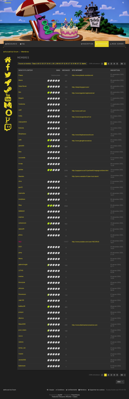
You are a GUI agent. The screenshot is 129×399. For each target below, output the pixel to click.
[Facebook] (8, 67)
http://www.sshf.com (79, 111)
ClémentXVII (23, 122)
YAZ (20, 242)
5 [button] (117, 64)
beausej (21, 128)
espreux (21, 217)
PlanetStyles (75, 395)
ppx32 (21, 187)
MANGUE (22, 211)
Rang (58, 70)
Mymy (21, 258)
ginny (20, 252)
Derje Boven (23, 86)
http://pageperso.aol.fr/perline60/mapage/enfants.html (90, 170)
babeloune (22, 366)
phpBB (60, 395)
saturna (21, 342)
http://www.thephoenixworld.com (83, 135)
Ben (20, 92)
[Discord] (8, 82)
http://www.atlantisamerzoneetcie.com (84, 325)
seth (20, 140)
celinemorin (22, 223)
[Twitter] (8, 75)
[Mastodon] (8, 105)
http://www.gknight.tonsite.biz (82, 141)
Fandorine (22, 104)
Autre (84, 63)
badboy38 (22, 306)
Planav (21, 75)
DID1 (20, 247)
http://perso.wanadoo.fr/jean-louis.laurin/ (85, 176)
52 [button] (122, 64)
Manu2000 (22, 324)
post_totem (22, 330)
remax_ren (22, 348)
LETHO (21, 270)
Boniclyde (22, 282)
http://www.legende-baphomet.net (83, 93)
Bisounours (22, 294)
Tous (34, 63)
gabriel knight (23, 264)
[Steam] (8, 90)
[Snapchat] (9, 112)
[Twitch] (8, 128)
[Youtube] (8, 97)
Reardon (21, 176)
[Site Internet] (8, 59)
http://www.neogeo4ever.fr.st (81, 117)
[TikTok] (8, 120)
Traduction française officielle (61, 397)
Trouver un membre (24, 63)
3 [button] (111, 64)
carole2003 (22, 360)
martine (21, 276)
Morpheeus (22, 134)
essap (21, 164)
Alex (20, 152)
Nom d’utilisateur (26, 70)
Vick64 (21, 354)
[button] (102, 64)
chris (20, 181)
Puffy (20, 116)
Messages (66, 70)
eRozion (21, 288)
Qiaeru (75, 397)
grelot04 (21, 146)
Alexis (21, 80)
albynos (21, 318)
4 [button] (114, 64)
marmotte (22, 193)
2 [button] (108, 64)
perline (21, 169)
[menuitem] (22, 44)
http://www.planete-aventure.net (82, 75)
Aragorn (21, 98)
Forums (8, 3)
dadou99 (21, 229)
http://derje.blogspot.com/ (80, 87)
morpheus (22, 199)
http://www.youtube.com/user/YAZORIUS (85, 242)
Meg (20, 205)
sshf (20, 110)
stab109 (21, 300)
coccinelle (22, 158)
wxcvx (21, 336)
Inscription (115, 70)
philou (20, 235)
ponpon (21, 312)
